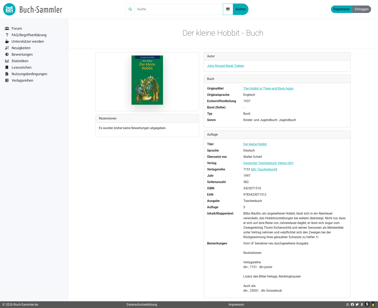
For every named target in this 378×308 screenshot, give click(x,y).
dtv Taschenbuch (264, 169)
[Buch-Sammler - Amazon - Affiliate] (362, 304)
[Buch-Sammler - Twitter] (357, 304)
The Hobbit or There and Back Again (268, 88)
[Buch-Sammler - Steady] (368, 304)
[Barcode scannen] (228, 9)
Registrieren (342, 9)
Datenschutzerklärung (142, 304)
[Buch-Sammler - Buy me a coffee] (373, 304)
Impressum (236, 304)
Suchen (240, 9)
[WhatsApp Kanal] (348, 304)
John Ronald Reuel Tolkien (225, 66)
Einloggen (362, 9)
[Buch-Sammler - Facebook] (352, 304)
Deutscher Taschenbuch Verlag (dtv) (268, 163)
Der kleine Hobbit (255, 144)
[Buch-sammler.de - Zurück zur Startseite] (32, 9)
